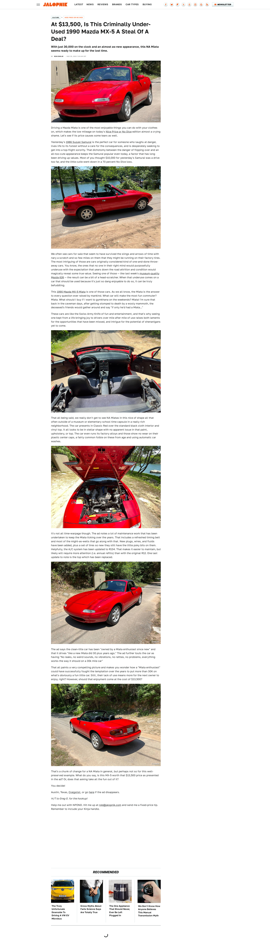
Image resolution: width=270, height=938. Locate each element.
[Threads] (189, 4)
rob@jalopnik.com (110, 804)
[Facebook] (166, 4)
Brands (117, 4)
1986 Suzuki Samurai (78, 142)
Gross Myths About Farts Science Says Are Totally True (90, 909)
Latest (78, 4)
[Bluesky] (172, 4)
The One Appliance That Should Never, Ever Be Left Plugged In (119, 911)
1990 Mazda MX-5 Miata (71, 291)
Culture (55, 17)
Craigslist (74, 792)
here (91, 792)
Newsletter (224, 4)
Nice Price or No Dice (74, 17)
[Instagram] (195, 4)
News (90, 4)
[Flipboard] (178, 4)
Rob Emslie (58, 56)
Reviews (102, 4)
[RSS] (207, 4)
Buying (147, 4)
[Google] (201, 4)
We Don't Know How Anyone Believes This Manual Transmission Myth (149, 911)
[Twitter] (183, 4)
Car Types (132, 4)
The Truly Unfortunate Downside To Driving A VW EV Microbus (60, 912)
